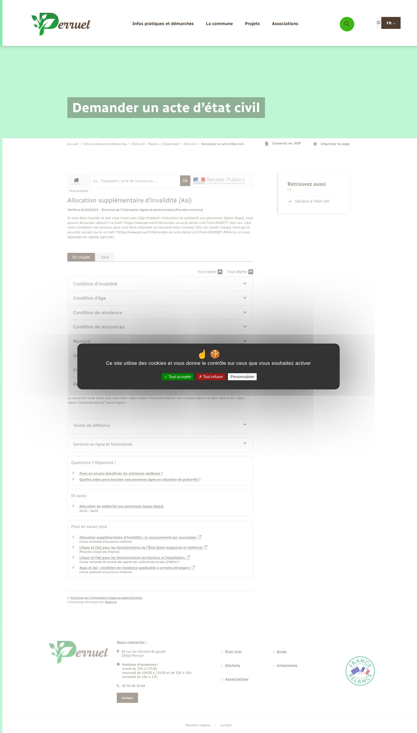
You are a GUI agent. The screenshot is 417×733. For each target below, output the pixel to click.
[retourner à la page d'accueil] (61, 24)
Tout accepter (179, 377)
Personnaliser (242, 377)
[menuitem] (163, 24)
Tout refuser (212, 377)
